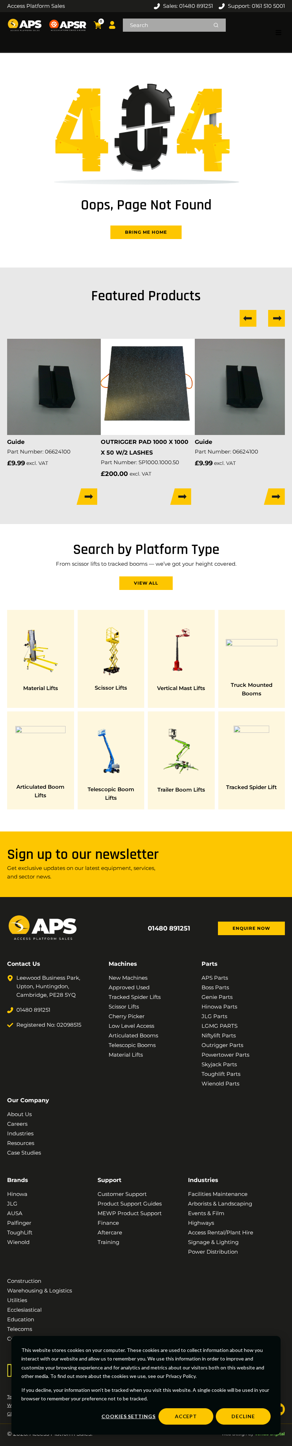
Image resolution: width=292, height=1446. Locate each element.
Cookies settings (128, 1416)
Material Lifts (40, 688)
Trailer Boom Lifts (181, 789)
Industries (203, 1180)
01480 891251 (169, 928)
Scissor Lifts (111, 687)
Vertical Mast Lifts (181, 688)
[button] (278, 32)
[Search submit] (216, 25)
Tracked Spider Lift (251, 787)
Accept (186, 1416)
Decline (243, 1416)
